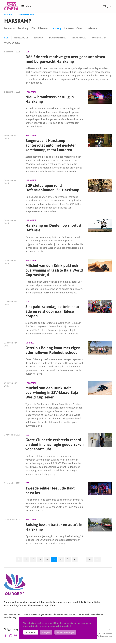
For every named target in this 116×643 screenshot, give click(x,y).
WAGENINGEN (99, 37)
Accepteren (30, 632)
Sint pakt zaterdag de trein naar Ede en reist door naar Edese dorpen (52, 311)
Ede (33, 28)
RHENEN (38, 37)
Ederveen (43, 28)
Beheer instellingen (65, 632)
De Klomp (23, 28)
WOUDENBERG (12, 42)
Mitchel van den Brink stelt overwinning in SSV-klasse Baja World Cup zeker (51, 392)
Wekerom (92, 28)
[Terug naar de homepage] (11, 6)
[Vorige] (19, 559)
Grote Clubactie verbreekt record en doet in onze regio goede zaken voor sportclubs (54, 444)
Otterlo (80, 28)
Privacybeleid (64, 626)
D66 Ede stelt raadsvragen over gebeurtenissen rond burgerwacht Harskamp (65, 59)
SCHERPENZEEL (57, 37)
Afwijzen (46, 632)
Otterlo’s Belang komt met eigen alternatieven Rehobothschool (52, 350)
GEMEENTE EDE (26, 14)
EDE (6, 37)
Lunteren (69, 28)
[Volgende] (97, 559)
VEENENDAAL (79, 37)
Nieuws (8, 14)
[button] (26, 6)
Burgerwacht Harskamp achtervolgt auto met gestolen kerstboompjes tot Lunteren (51, 145)
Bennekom (9, 28)
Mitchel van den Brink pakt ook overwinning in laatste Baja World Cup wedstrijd (54, 270)
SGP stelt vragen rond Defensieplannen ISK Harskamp (52, 187)
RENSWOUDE (21, 37)
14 (89, 559)
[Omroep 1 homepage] (14, 585)
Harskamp (56, 28)
